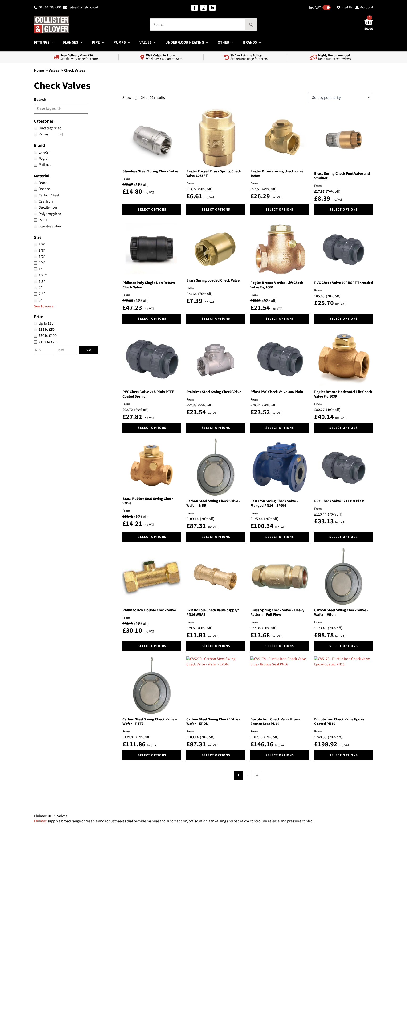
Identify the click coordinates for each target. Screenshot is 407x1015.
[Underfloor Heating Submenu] (208, 42)
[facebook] (194, 8)
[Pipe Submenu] (104, 42)
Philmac (40, 821)
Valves (145, 42)
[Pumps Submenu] (130, 42)
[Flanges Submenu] (82, 42)
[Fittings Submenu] (53, 42)
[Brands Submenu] (261, 42)
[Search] (251, 25)
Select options (152, 209)
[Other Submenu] (233, 42)
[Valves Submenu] (156, 42)
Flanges (70, 42)
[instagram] (203, 8)
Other (223, 42)
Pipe (96, 42)
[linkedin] (212, 8)
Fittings (41, 42)
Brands (250, 42)
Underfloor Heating (184, 42)
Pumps (120, 42)
